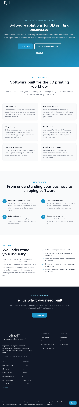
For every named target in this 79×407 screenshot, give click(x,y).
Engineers (63, 337)
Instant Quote (7, 373)
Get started (25, 46)
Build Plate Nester (8, 376)
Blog (23, 376)
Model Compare (7, 380)
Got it (73, 403)
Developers (64, 344)
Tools (43, 341)
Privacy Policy (26, 380)
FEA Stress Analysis (47, 348)
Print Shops (64, 341)
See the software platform (47, 46)
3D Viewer (5, 369)
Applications (45, 337)
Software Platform (47, 344)
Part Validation (7, 365)
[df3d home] (6, 3)
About (24, 369)
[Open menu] (74, 3)
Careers (24, 373)
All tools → (6, 388)
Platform (25, 365)
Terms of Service (27, 384)
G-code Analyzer (8, 384)
